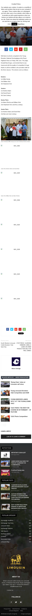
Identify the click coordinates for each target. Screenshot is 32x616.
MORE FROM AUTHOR (22, 377)
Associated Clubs (3, 386)
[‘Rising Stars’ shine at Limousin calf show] (5, 384)
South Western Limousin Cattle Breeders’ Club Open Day (8, 345)
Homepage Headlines (7, 520)
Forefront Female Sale (17, 470)
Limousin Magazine (14, 610)
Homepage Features (7, 528)
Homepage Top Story (7, 523)
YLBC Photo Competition (19, 416)
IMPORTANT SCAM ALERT (18, 452)
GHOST (19, 614)
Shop (21, 610)
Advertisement (16, 609)
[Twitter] (16, 602)
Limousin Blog (5, 542)
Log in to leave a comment (16, 436)
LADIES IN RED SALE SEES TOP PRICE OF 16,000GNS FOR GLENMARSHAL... (20, 463)
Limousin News (5, 526)
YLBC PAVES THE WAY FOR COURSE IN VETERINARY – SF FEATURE (21, 410)
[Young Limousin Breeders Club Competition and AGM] (5, 393)
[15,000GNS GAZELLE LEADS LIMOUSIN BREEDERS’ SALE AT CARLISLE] (5, 487)
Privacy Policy (7, 609)
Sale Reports (4, 531)
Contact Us (24, 609)
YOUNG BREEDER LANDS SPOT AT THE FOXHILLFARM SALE (21, 401)
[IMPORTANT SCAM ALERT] (5, 455)
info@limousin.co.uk (19, 590)
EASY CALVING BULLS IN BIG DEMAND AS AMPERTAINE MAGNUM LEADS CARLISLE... (19, 506)
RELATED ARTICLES (8, 377)
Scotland (3, 536)
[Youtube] (21, 602)
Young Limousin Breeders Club (4, 402)
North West (4, 395)
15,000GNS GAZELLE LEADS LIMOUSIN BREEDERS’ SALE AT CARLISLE (20, 486)
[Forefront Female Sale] (5, 472)
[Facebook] (11, 602)
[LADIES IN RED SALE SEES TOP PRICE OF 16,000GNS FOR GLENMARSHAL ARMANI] (5, 463)
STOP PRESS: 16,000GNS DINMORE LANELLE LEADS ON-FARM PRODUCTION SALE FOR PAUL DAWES (24, 346)
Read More (21, 24)
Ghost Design (16, 368)
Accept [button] (14, 24)
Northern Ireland (5, 534)
